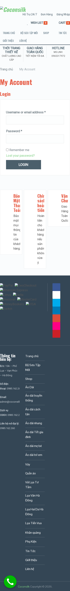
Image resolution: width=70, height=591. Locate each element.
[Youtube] (56, 295)
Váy (27, 464)
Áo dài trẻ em (33, 455)
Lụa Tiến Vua (33, 523)
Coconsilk (24, 586)
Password (14, 131)
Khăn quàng (33, 533)
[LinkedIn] (56, 310)
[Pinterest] (56, 334)
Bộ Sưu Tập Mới (29, 33)
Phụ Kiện (30, 541)
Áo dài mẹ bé (33, 446)
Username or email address (26, 112)
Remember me (19, 150)
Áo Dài (29, 387)
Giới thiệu (8, 40)
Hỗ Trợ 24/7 (30, 14)
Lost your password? (20, 155)
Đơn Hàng (47, 14)
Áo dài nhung (33, 423)
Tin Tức (63, 33)
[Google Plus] (56, 318)
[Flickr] (56, 326)
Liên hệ (23, 40)
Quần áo (30, 473)
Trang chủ (9, 33)
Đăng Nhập (63, 14)
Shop (46, 33)
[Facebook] (56, 287)
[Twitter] (56, 303)
